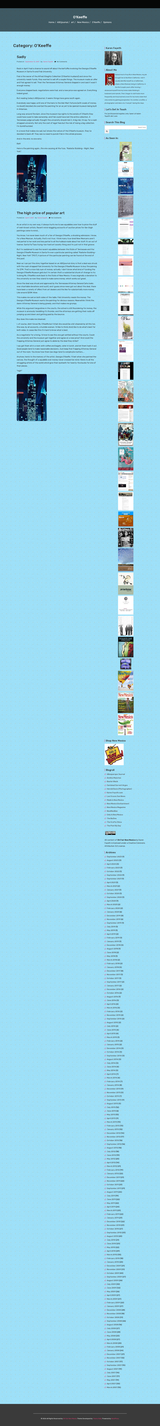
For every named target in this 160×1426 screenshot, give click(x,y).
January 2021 (113, 890)
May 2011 (111, 1203)
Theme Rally (97, 1418)
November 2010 (114, 1225)
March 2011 (112, 1210)
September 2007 (114, 1365)
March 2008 (112, 1343)
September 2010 (114, 1233)
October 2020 (113, 893)
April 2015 (111, 1033)
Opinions (107, 22)
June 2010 (111, 1244)
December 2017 (113, 971)
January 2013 (113, 1129)
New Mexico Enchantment (118, 804)
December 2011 (113, 1177)
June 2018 (111, 952)
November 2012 (114, 1137)
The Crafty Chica (114, 822)
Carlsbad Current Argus (117, 785)
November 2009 (114, 1269)
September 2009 (114, 1277)
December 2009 (114, 1266)
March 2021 (112, 886)
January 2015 (113, 1045)
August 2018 (112, 949)
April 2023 (111, 864)
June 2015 (111, 1030)
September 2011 (114, 1188)
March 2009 (112, 1299)
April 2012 (111, 1163)
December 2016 (114, 989)
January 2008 (113, 1350)
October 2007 (113, 1362)
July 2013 (111, 1107)
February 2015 (113, 1041)
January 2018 (113, 967)
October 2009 (113, 1273)
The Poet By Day (114, 826)
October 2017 (113, 978)
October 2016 (113, 993)
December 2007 (114, 1354)
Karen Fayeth (48, 62)
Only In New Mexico (115, 815)
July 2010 (111, 1240)
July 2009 (111, 1284)
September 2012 (114, 1144)
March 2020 (112, 904)
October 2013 (113, 1096)
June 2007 (111, 1376)
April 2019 (111, 934)
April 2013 (111, 1118)
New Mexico (83, 22)
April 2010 (111, 1251)
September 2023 (114, 857)
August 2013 (112, 1104)
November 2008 (114, 1314)
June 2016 (111, 1000)
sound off (48, 68)
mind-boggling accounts (54, 227)
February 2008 (113, 1347)
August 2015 (112, 1022)
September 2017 (114, 982)
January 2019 (113, 941)
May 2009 (111, 1292)
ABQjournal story (67, 263)
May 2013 (111, 1115)
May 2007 (111, 1380)
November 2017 (113, 974)
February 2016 (113, 1011)
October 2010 (113, 1229)
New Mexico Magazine (116, 807)
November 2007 (114, 1358)
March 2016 (112, 1008)
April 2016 (111, 1004)
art (72, 22)
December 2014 (114, 1048)
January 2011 (113, 1218)
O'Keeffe (96, 22)
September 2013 (114, 1100)
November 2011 (113, 1181)
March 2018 (112, 960)
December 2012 (114, 1133)
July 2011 (111, 1196)
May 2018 (111, 956)
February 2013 (113, 1126)
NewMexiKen (112, 811)
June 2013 (111, 1111)
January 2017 (113, 986)
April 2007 (111, 1384)
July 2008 (111, 1328)
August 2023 (112, 860)
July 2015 (111, 1026)
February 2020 (113, 908)
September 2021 (114, 879)
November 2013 (114, 1092)
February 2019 (113, 938)
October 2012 (113, 1140)
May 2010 (111, 1247)
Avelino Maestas (114, 778)
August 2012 (112, 1148)
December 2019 (114, 916)
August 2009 (112, 1280)
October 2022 (113, 871)
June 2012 (111, 1155)
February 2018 (113, 963)
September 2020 (114, 897)
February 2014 (113, 1081)
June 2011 (111, 1199)
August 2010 (112, 1236)
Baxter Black (112, 781)
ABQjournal (62, 22)
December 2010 (114, 1222)
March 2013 (112, 1122)
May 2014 (111, 1070)
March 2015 (112, 1037)
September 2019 (114, 923)
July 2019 (111, 927)
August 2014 (112, 1059)
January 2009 (113, 1306)
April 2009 (111, 1295)
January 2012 (113, 1174)
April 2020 (111, 901)
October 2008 (113, 1317)
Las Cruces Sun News (116, 796)
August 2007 (112, 1369)
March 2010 (112, 1255)
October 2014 (113, 1052)
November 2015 (114, 1015)
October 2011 (113, 1185)
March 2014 (112, 1078)
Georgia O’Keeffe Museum (28, 252)
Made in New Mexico (115, 800)
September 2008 (114, 1321)
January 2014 (113, 1085)
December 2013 (114, 1089)
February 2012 (113, 1170)
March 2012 (112, 1166)
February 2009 (113, 1303)
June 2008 (111, 1332)
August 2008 (112, 1325)
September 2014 (114, 1056)
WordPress (115, 1418)
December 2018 (114, 945)
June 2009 (111, 1288)
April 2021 (111, 882)
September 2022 (114, 875)
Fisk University (45, 71)
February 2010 (113, 1258)
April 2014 (111, 1074)
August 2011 (112, 1192)
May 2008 (111, 1336)
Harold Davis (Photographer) (119, 789)
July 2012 (111, 1151)
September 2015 (114, 1019)
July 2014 (111, 1063)
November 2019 (114, 919)
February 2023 (113, 868)
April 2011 (111, 1207)
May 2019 (111, 930)
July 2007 (111, 1373)
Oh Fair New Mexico (70, 1418)
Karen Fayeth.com (115, 793)
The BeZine (112, 818)
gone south (70, 98)
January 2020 (113, 912)
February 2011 (113, 1214)
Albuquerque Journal (116, 774)
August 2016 (112, 997)
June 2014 (111, 1067)
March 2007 (112, 1387)
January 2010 (113, 1262)
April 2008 (111, 1339)
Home (51, 22)
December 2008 (114, 1310)
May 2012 (111, 1159)
